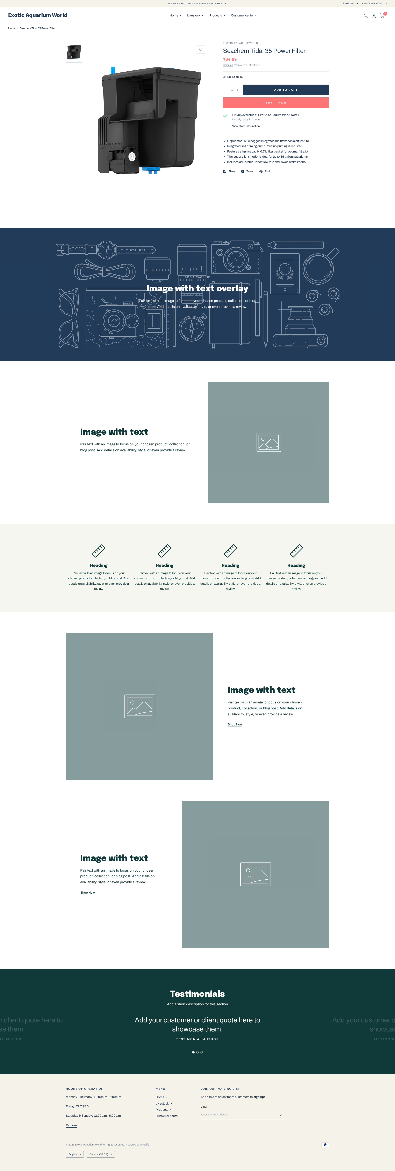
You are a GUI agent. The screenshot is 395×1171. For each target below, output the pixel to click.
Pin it (268, 171)
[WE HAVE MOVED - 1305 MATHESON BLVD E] (197, 4)
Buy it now (276, 102)
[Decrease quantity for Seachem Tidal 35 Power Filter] (226, 90)
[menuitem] (175, 15)
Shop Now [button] (235, 724)
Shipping (228, 65)
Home (174, 15)
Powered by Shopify (137, 1144)
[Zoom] (201, 49)
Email (204, 1106)
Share (231, 171)
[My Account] (374, 15)
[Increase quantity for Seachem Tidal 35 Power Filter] (238, 90)
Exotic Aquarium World (37, 15)
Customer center (242, 15)
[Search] (366, 15)
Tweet (250, 171)
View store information (246, 126)
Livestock (193, 15)
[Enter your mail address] (280, 1114)
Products (215, 15)
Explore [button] (71, 1125)
